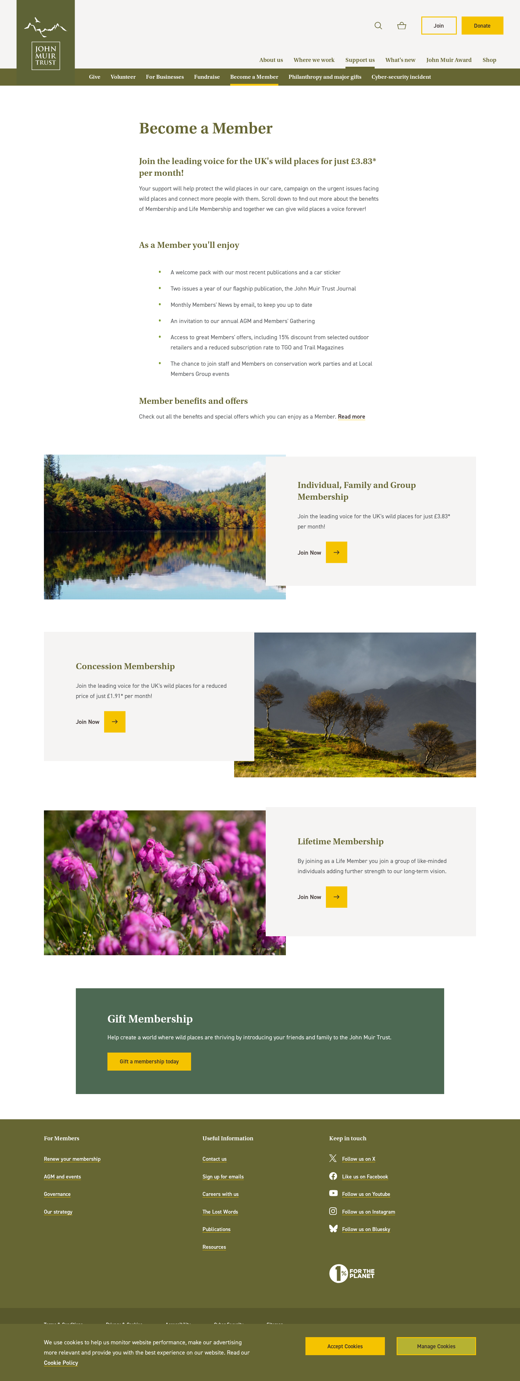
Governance (57, 1193)
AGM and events (62, 1176)
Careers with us (221, 1193)
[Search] (378, 25)
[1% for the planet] (351, 1273)
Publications (217, 1229)
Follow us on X (358, 1158)
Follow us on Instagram (368, 1211)
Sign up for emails (223, 1176)
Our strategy (58, 1211)
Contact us (215, 1158)
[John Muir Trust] (46, 42)
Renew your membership (72, 1158)
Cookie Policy (61, 1362)
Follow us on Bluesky (366, 1229)
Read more (351, 416)
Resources (214, 1246)
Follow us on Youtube (366, 1193)
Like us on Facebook (365, 1176)
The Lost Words (220, 1211)
